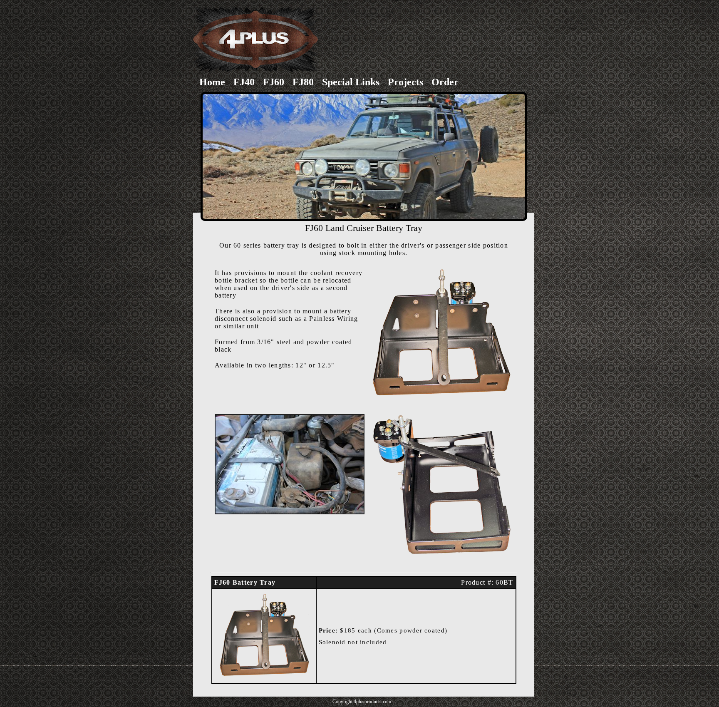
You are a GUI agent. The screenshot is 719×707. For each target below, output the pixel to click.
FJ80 (303, 82)
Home (212, 82)
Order (445, 82)
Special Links (350, 82)
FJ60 (273, 82)
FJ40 (244, 82)
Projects (405, 82)
